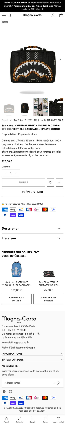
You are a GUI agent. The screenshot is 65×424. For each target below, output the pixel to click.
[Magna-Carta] (32, 15)
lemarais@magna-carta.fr (15, 342)
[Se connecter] (53, 15)
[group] (9, 107)
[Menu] (4, 15)
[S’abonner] (57, 382)
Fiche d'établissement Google (18, 347)
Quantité (6, 166)
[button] (61, 15)
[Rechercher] (9, 15)
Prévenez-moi (32, 192)
